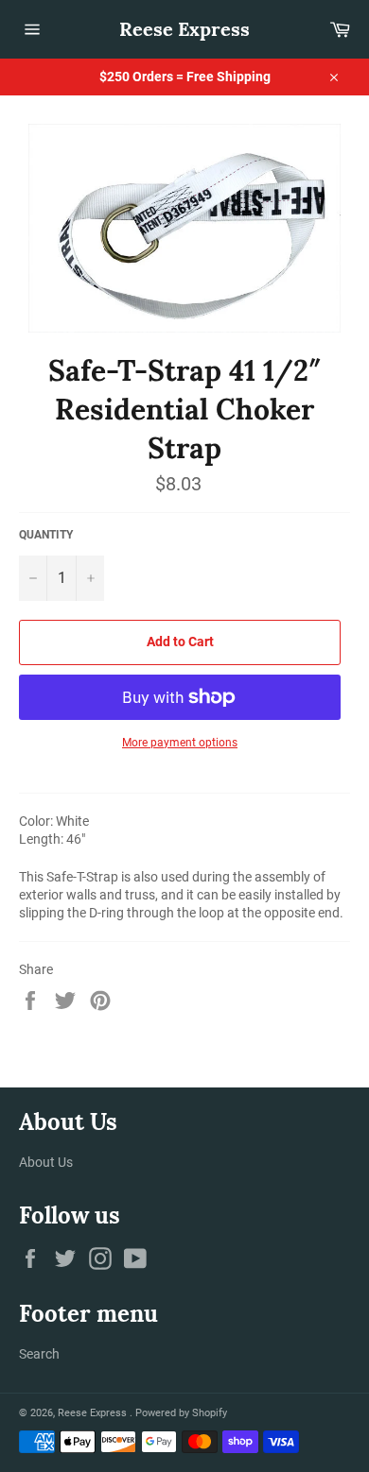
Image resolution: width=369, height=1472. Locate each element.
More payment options (179, 742)
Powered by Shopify (181, 1413)
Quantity (46, 534)
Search (39, 1353)
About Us (46, 1162)
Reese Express (184, 29)
